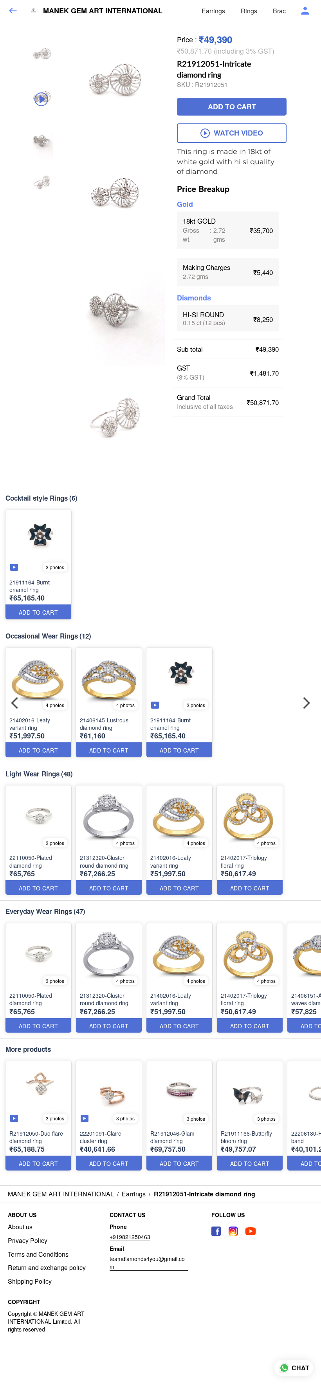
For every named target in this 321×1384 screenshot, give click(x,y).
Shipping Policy (30, 1281)
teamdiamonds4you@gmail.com (147, 1262)
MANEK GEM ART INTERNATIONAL (102, 11)
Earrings (213, 10)
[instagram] (233, 1231)
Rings (249, 10)
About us (20, 1227)
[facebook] (216, 1231)
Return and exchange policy (47, 1267)
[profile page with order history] (305, 11)
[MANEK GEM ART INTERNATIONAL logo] (33, 11)
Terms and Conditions (38, 1254)
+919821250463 (130, 1237)
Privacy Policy (27, 1240)
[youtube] (250, 1231)
